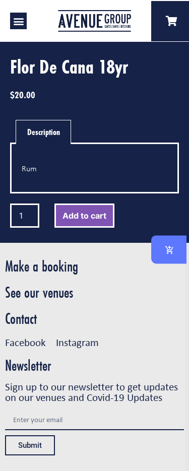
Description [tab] (43, 132)
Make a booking (41, 266)
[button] (18, 21)
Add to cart (84, 216)
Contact (21, 318)
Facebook (25, 342)
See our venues (39, 292)
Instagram (77, 342)
